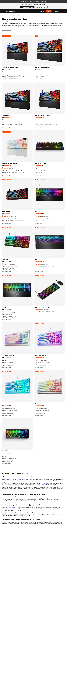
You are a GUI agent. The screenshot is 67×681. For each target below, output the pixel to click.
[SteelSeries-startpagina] (10, 11)
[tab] (42, 11)
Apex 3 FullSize (6, 507)
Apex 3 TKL (14, 507)
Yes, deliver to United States (26, 7)
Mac (12, 500)
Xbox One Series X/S (18, 500)
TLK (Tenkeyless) (45, 483)
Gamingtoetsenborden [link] (16, 15)
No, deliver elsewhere (40, 7)
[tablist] (42, 11)
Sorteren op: (42, 29)
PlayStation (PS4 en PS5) (30, 500)
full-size (17, 483)
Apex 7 (13, 479)
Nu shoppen (43, 1)
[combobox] (52, 32)
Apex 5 (9, 479)
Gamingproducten (6, 15)
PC (10, 500)
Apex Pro (19, 479)
